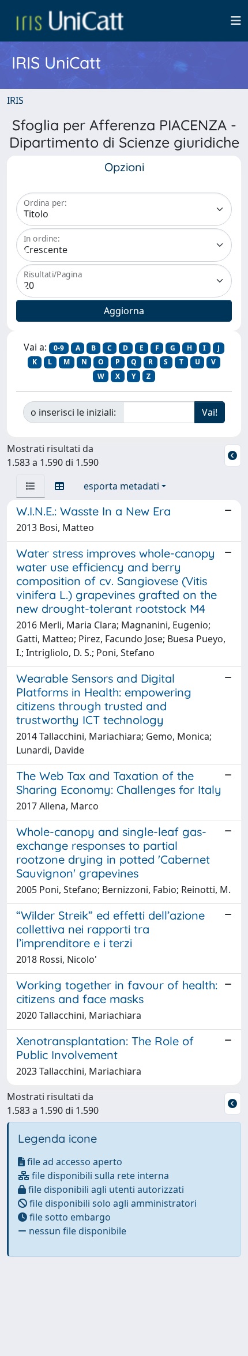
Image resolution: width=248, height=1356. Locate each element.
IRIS (15, 100)
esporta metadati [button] (121, 486)
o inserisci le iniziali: (73, 412)
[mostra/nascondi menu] (236, 21)
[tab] (30, 486)
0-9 (59, 348)
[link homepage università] (70, 21)
